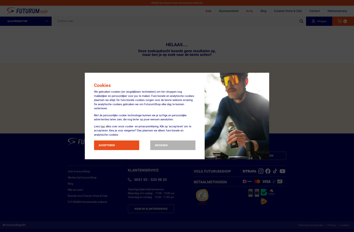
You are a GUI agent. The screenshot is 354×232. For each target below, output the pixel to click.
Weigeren (161, 145)
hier (103, 126)
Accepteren (107, 145)
